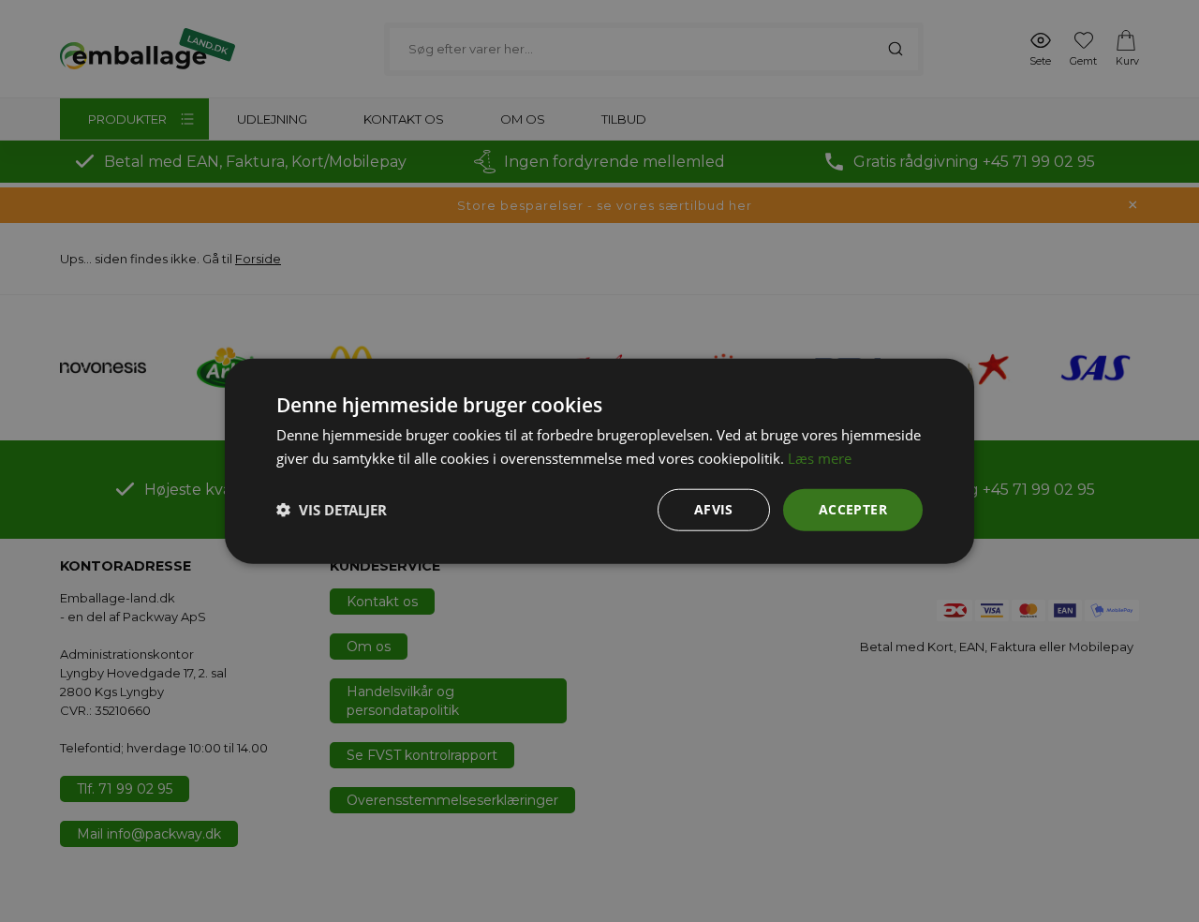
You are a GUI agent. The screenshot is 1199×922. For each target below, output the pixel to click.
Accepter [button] (853, 509)
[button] (331, 509)
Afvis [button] (713, 509)
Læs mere (819, 458)
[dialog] (599, 461)
